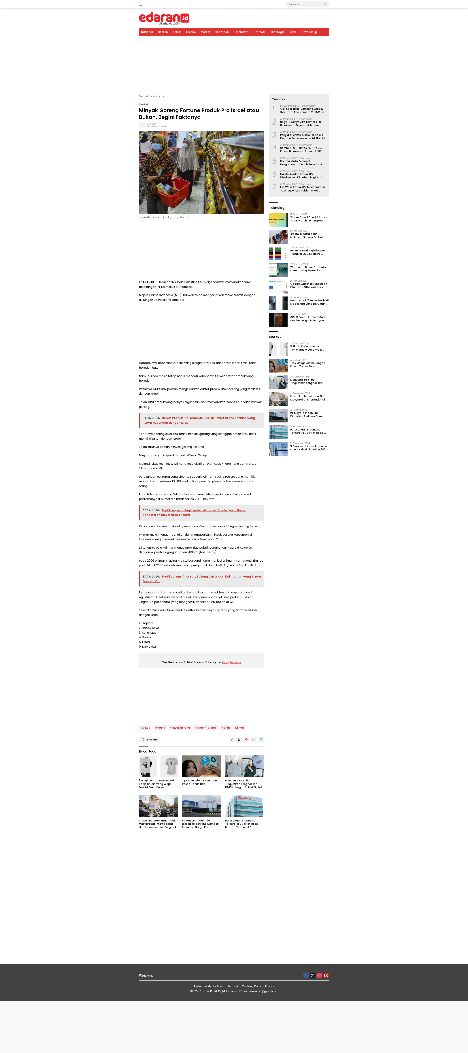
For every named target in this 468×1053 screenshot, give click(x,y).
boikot (145, 727)
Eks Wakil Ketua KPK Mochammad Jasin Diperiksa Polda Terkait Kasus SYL (302, 189)
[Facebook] (306, 976)
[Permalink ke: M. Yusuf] (142, 125)
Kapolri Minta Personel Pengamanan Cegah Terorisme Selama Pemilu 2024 (301, 162)
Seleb (292, 32)
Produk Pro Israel (206, 727)
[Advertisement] (234, 65)
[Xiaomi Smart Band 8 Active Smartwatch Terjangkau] (278, 220)
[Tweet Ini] (239, 739)
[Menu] (141, 4)
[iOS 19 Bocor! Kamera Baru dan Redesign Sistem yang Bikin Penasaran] (278, 320)
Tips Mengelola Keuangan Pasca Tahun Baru (199, 782)
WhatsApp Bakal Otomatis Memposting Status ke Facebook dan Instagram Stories (308, 269)
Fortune (159, 727)
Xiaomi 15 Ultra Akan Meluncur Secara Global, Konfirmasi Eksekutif (306, 235)
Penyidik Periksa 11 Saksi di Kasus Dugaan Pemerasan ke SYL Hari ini (302, 136)
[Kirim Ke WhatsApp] (261, 739)
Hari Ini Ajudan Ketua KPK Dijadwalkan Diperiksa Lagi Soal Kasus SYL (301, 175)
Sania (226, 727)
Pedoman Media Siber (208, 986)
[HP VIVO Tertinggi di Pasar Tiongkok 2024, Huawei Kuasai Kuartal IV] (278, 253)
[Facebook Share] (232, 739)
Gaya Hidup (309, 32)
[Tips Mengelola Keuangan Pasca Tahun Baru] (201, 766)
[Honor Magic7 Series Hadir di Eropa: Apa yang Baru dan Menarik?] (278, 303)
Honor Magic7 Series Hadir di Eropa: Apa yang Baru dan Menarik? (309, 302)
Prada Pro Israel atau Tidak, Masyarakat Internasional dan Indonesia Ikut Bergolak (158, 824)
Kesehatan (241, 32)
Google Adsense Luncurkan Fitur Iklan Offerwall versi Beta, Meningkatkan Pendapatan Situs (308, 285)
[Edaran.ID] (164, 18)
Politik (177, 32)
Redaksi (232, 986)
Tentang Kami (251, 986)
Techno (191, 32)
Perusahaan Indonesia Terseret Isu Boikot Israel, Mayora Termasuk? (242, 824)
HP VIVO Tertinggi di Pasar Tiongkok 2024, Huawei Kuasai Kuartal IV (307, 252)
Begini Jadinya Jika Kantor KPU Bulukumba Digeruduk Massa (300, 123)
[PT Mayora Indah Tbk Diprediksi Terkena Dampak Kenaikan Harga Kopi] (201, 806)
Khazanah (222, 32)
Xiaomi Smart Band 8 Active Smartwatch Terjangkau (308, 219)
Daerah (163, 32)
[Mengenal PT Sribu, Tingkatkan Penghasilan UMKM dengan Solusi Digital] (244, 766)
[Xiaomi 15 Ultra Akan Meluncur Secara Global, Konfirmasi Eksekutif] (278, 237)
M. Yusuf (151, 123)
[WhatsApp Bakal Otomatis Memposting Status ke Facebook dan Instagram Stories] (278, 270)
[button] (325, 4)
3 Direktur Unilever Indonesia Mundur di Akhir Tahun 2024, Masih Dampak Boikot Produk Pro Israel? (309, 448)
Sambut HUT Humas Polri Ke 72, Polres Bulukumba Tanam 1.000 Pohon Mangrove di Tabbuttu (301, 149)
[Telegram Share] (253, 739)
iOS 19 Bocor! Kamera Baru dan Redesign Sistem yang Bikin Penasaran (308, 319)
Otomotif (259, 32)
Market (205, 32)
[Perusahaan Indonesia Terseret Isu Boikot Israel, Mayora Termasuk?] (244, 806)
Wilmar (239, 727)
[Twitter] (313, 976)
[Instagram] (319, 976)
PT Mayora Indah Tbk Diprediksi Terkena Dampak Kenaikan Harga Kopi (200, 824)
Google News (231, 662)
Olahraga (277, 32)
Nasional (147, 32)
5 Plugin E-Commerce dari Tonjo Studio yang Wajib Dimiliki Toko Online (156, 784)
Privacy (270, 986)
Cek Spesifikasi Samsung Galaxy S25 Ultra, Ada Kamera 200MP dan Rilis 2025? (303, 110)
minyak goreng (180, 727)
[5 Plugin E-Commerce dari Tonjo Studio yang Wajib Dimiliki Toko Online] (158, 766)
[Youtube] (326, 976)
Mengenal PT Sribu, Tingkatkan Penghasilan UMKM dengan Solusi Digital (243, 784)
